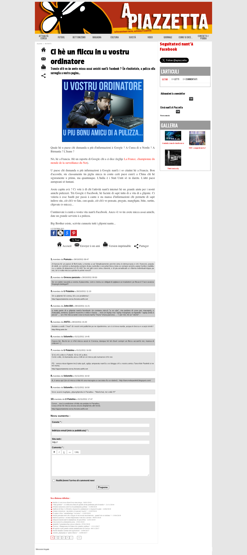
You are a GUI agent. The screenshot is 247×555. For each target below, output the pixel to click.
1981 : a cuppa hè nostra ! (197, 147)
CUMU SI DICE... (186, 37)
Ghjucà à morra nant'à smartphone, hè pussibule (69, 520)
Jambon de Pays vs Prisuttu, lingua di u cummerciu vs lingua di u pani (76, 509)
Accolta (39, 44)
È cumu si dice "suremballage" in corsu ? (66, 513)
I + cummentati (190, 79)
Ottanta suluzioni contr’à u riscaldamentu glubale (69, 507)
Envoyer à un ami (89, 246)
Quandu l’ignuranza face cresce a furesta (66, 524)
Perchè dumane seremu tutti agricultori (66, 531)
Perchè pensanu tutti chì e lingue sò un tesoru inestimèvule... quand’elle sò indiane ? (81, 515)
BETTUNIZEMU (79, 37)
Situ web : (57, 439)
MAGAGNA (97, 37)
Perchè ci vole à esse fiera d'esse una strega (67, 502)
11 (79, 538)
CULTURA (114, 37)
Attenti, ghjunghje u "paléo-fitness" (65, 533)
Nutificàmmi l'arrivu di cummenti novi (75, 480)
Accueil (66, 246)
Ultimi (165, 79)
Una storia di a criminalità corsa (63, 522)
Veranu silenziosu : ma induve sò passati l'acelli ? (69, 511)
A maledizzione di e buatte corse (173, 143)
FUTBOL (61, 37)
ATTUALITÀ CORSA (43, 37)
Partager (143, 246)
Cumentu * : (58, 447)
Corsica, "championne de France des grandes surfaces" (71, 526)
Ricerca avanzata (165, 115)
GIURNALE (168, 37)
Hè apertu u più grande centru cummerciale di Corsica (71, 528)
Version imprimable (119, 246)
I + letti (175, 79)
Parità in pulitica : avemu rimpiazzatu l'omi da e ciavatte (71, 518)
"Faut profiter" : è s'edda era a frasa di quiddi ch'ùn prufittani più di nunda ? (78, 505)
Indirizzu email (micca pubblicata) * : (70, 430)
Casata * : (57, 422)
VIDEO (150, 37)
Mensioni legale (42, 549)
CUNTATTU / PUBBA (203, 37)
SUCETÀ (132, 37)
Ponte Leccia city (173, 168)
